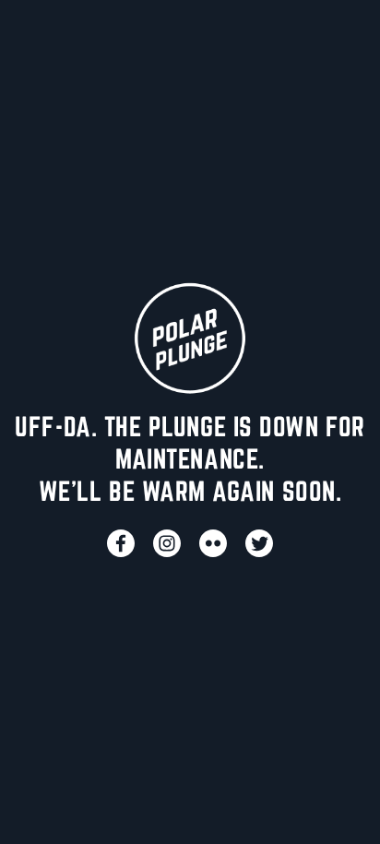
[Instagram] (167, 543)
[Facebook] (121, 543)
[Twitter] (259, 543)
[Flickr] (213, 543)
